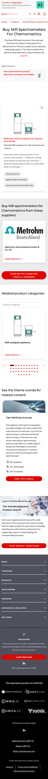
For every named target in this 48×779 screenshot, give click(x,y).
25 (18, 371)
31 (34, 371)
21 (37, 368)
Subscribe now (24, 657)
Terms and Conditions (28, 767)
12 (13, 368)
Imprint (9, 767)
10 (37, 365)
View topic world (24, 478)
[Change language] (39, 14)
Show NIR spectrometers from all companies (24, 275)
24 (16, 371)
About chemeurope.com (24, 751)
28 (26, 371)
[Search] (30, 14)
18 (29, 368)
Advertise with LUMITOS (23, 741)
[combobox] (24, 304)
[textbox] (24, 304)
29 (29, 371)
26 (21, 371)
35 (24, 374)
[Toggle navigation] (44, 14)
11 (10, 368)
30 (32, 371)
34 (21, 374)
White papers (8, 589)
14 (18, 368)
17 (26, 368)
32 (37, 371)
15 (21, 368)
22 (10, 371)
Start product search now (24, 545)
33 (18, 374)
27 (24, 371)
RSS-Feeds (7, 617)
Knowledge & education (14, 608)
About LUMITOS (23, 746)
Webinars (7, 599)
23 (13, 371)
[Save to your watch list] (41, 107)
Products (7, 580)
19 (32, 368)
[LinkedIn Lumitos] (24, 730)
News (4, 562)
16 (24, 368)
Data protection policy (24, 771)
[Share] (34, 14)
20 (34, 368)
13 (16, 368)
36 (26, 374)
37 (29, 374)
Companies (7, 571)
